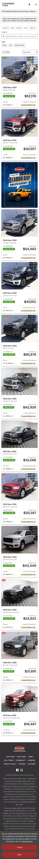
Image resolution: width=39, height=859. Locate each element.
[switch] (36, 4)
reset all (4, 32)
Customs (31, 764)
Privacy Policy (10, 764)
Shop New (10, 757)
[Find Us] (29, 4)
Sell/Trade (9, 760)
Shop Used (21, 757)
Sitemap (22, 764)
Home (30, 757)
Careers (31, 760)
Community (21, 760)
